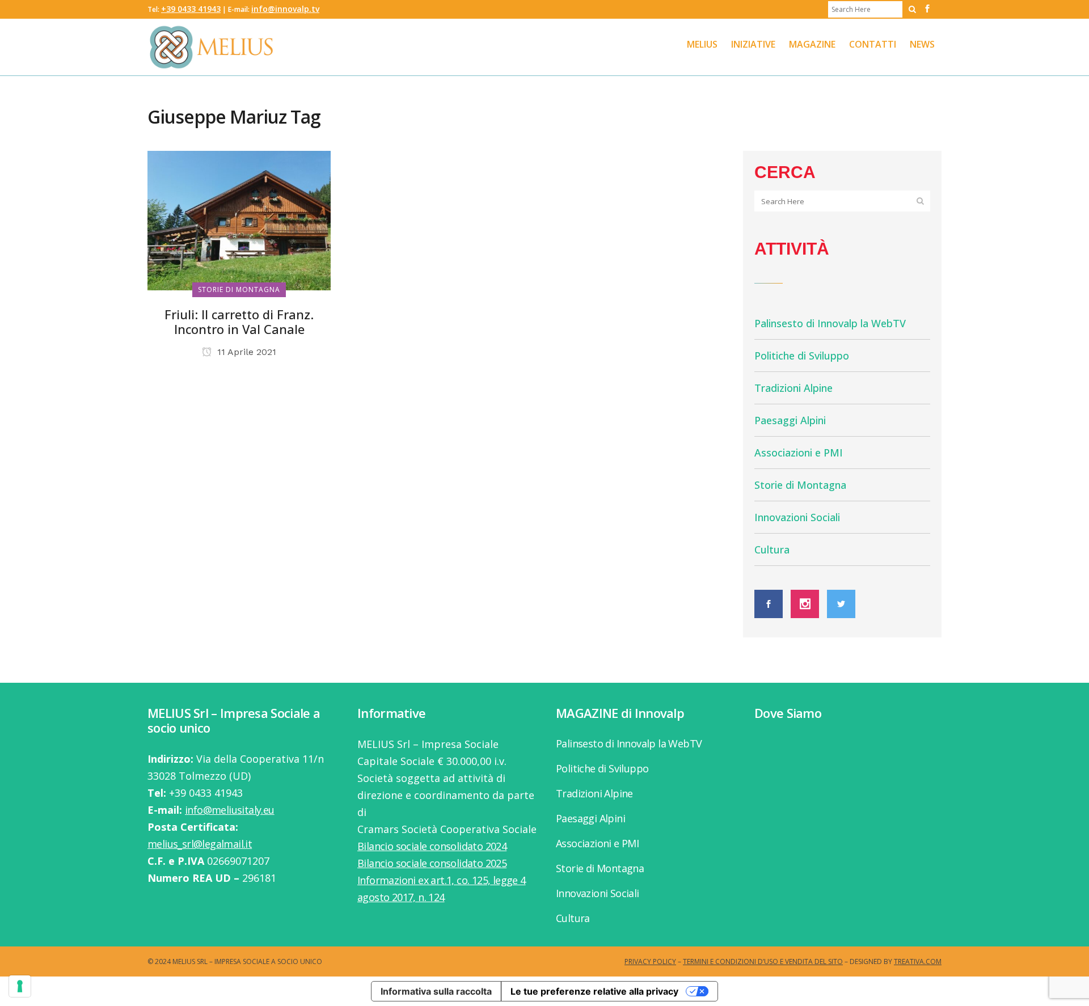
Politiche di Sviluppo (801, 355)
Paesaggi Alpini (790, 420)
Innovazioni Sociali (797, 517)
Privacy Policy (650, 961)
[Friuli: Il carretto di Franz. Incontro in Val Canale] (239, 219)
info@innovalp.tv (285, 8)
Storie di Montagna (800, 485)
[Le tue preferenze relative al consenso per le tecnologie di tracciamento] (20, 986)
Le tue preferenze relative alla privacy (594, 991)
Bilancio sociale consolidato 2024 (431, 846)
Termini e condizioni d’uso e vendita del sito (763, 961)
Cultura (772, 549)
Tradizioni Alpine (793, 388)
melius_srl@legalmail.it (199, 844)
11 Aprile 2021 (245, 351)
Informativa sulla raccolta (436, 991)
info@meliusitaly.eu (230, 810)
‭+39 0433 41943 (191, 8)
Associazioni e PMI (798, 452)
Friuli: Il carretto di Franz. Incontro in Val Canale (239, 321)
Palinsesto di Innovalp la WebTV (830, 323)
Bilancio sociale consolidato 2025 (431, 863)
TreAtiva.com (918, 961)
